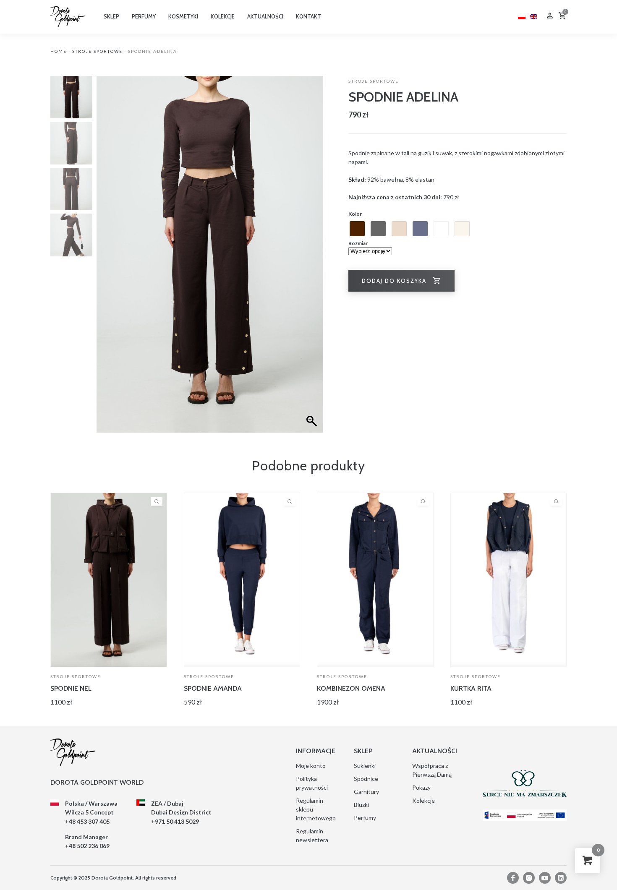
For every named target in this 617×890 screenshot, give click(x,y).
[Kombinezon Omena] (375, 580)
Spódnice (366, 778)
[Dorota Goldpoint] (67, 16)
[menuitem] (521, 15)
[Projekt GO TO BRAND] (525, 815)
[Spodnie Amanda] (242, 580)
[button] (312, 258)
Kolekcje (423, 800)
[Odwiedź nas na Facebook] (513, 878)
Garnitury (366, 791)
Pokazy (421, 787)
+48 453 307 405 (87, 821)
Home (58, 51)
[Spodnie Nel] (109, 580)
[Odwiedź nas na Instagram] (529, 878)
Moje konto (311, 765)
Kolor (355, 214)
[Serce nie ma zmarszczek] (525, 783)
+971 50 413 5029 (175, 821)
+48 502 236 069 (87, 845)
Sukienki (365, 765)
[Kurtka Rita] (509, 580)
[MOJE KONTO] (550, 16)
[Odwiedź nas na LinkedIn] (561, 878)
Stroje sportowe (97, 51)
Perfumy (365, 817)
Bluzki (361, 804)
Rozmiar (358, 243)
